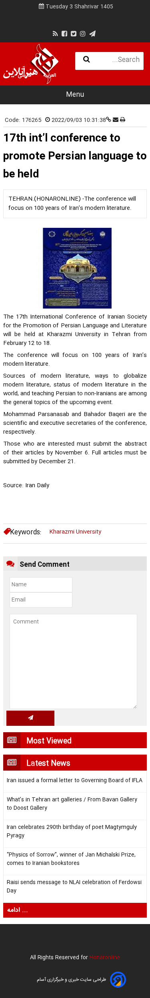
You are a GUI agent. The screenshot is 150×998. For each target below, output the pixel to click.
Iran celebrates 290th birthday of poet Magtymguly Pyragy (72, 831)
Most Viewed (49, 741)
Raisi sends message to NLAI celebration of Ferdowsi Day (74, 886)
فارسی (25, 75)
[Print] (122, 120)
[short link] (109, 120)
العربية (49, 75)
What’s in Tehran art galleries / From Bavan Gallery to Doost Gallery (72, 804)
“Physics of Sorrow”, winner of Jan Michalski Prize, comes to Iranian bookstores (71, 859)
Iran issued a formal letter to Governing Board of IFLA (74, 781)
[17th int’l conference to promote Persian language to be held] (75, 268)
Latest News (48, 764)
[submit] (30, 718)
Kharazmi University (75, 532)
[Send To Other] (116, 120)
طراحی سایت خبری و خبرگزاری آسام (71, 980)
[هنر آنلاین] (30, 64)
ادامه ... (17, 910)
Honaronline (105, 957)
